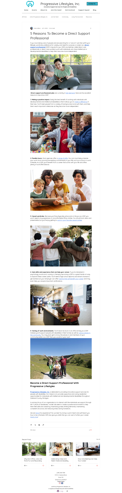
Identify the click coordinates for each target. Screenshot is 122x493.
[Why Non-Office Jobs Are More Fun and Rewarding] (34, 449)
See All (98, 439)
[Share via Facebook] (31, 425)
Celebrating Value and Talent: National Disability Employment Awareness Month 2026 (59, 460)
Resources (89, 17)
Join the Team (55, 17)
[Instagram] (60, 483)
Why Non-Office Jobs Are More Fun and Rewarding (33, 460)
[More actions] (91, 28)
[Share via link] (43, 425)
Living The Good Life (77, 17)
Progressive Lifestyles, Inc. (60, 4)
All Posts (24, 17)
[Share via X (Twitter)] (35, 425)
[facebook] (62, 483)
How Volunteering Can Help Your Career (87, 460)
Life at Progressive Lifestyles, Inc (38, 17)
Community (65, 17)
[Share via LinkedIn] (39, 425)
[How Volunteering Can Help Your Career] (88, 449)
